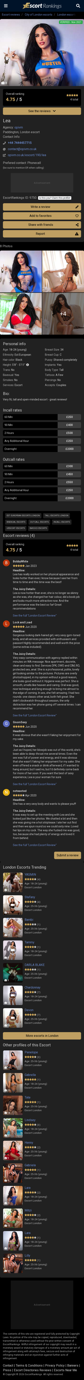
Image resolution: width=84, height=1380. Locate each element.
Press (7, 1370)
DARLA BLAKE (35, 965)
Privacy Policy (55, 1365)
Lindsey (30, 1120)
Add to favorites (40, 216)
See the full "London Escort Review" (35, 615)
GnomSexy (20, 722)
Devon (29, 1010)
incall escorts (62, 522)
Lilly (27, 1255)
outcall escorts (39, 522)
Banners (72, 1365)
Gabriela (30, 1165)
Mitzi (28, 1210)
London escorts (66, 14)
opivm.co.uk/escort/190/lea (27, 155)
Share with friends (40, 225)
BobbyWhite (20, 561)
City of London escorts (38, 14)
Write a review (40, 207)
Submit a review (68, 855)
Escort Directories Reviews (32, 1370)
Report (40, 234)
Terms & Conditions (29, 1365)
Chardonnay (32, 987)
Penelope (31, 1052)
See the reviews (39, 111)
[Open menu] (6, 6)
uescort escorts (16, 528)
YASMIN (30, 874)
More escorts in (42, 1036)
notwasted (20, 790)
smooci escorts (38, 528)
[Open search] (78, 6)
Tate (27, 1097)
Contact (8, 1365)
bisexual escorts (16, 522)
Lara (27, 1188)
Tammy (29, 942)
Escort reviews (11, 14)
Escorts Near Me (65, 1370)
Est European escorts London (23, 515)
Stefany (30, 897)
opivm (18, 127)
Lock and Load (22, 622)
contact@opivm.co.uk (22, 149)
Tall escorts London (56, 515)
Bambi (29, 920)
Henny (29, 1142)
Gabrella (30, 1075)
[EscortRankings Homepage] (42, 6)
